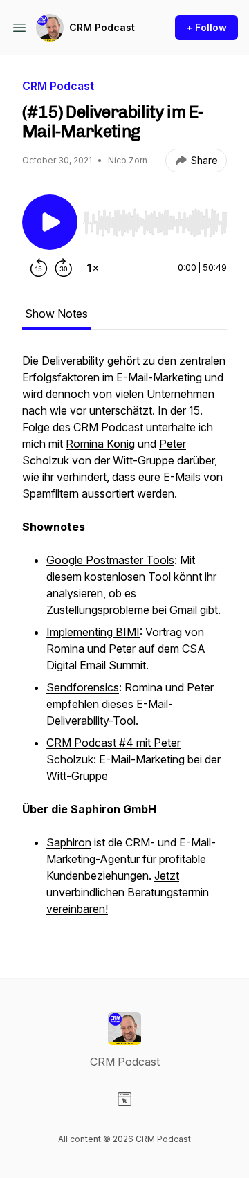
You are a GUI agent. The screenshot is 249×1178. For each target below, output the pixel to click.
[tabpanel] (124, 643)
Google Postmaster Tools (110, 560)
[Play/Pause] (49, 222)
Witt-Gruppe (143, 460)
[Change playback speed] (93, 268)
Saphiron (68, 842)
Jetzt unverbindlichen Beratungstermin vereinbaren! (127, 892)
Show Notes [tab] (56, 313)
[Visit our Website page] (124, 1099)
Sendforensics (82, 687)
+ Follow (206, 27)
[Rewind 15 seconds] (38, 268)
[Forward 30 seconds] (63, 268)
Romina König (100, 444)
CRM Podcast (102, 27)
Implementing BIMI (93, 632)
